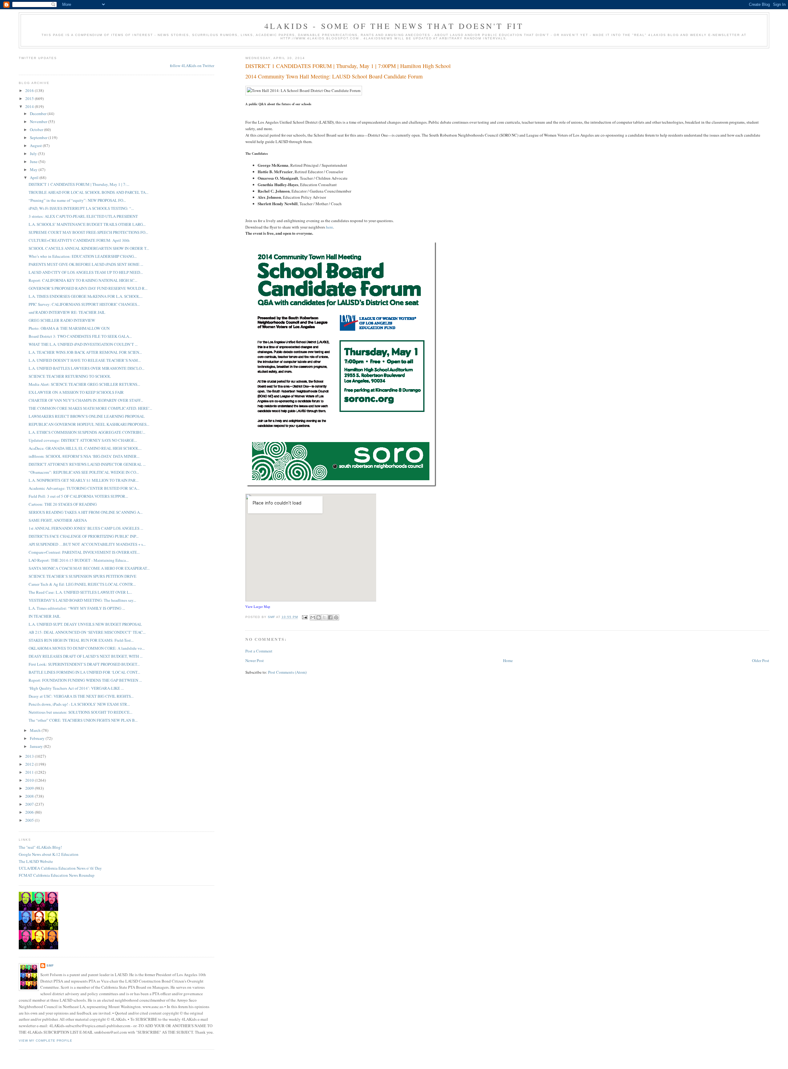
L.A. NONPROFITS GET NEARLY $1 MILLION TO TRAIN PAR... (84, 480)
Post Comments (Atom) (287, 672)
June (34, 161)
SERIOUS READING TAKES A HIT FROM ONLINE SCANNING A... (86, 512)
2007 (30, 804)
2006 (30, 812)
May (34, 169)
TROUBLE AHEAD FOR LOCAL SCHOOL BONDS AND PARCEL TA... (88, 192)
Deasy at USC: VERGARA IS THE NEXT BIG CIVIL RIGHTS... (81, 696)
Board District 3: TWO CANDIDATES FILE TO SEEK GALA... (80, 336)
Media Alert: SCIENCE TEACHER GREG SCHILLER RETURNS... (84, 384)
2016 (30, 90)
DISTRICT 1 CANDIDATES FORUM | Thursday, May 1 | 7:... (79, 184)
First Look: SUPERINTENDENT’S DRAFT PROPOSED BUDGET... (84, 664)
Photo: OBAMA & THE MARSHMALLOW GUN (69, 328)
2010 (30, 780)
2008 (30, 796)
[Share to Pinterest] (336, 617)
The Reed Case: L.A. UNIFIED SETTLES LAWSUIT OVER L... (80, 592)
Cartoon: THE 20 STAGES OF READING (63, 504)
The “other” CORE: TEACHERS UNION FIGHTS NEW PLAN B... (83, 720)
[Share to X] (324, 617)
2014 (30, 106)
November (39, 121)
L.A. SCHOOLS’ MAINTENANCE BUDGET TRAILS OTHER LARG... (87, 224)
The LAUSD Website (36, 861)
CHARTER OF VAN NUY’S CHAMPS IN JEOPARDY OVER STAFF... (86, 400)
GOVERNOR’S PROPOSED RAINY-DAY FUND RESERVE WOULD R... (88, 288)
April (34, 177)
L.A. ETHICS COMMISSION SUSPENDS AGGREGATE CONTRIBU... (87, 432)
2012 (30, 764)
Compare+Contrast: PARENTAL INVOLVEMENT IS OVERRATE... (84, 552)
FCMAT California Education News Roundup (56, 875)
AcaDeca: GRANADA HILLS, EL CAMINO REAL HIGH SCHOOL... (85, 448)
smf (50, 965)
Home (508, 660)
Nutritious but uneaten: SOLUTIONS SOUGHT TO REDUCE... (80, 712)
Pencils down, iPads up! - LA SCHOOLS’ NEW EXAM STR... (79, 704)
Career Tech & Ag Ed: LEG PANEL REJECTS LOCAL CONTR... (82, 584)
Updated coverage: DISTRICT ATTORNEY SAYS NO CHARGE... (83, 440)
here (329, 227)
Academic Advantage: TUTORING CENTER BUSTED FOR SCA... (84, 488)
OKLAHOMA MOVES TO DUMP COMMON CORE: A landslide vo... (87, 648)
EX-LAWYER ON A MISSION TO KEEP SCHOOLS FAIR (76, 392)
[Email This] (313, 617)
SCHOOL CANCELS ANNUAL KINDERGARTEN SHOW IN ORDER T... (89, 248)
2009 (30, 788)
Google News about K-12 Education (48, 854)
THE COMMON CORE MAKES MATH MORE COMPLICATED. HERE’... (90, 408)
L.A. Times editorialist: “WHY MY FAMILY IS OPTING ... (77, 608)
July (34, 153)
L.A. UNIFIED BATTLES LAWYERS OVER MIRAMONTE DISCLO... (86, 368)
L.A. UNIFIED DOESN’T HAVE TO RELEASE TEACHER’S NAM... (85, 360)
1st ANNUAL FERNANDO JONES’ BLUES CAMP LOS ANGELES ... (86, 528)
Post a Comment (258, 651)
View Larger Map (257, 606)
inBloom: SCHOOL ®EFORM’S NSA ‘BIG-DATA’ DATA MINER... (84, 456)
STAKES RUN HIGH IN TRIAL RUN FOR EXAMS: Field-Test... (81, 640)
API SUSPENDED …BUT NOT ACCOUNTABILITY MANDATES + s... (87, 544)
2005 (30, 820)
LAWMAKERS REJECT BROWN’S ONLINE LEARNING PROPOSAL (87, 416)
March (36, 730)
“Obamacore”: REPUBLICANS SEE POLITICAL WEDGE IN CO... (84, 472)
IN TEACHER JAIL (44, 616)
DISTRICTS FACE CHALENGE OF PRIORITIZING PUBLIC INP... (84, 536)
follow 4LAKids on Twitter (192, 65)
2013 (30, 756)
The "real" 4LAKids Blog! (40, 847)
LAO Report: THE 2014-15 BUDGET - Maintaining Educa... (79, 560)
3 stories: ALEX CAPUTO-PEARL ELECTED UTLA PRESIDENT (83, 216)
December (38, 113)
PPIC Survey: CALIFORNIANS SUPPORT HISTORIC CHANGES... (84, 304)
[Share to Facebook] (330, 617)
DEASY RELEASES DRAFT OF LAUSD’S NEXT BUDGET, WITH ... (86, 656)
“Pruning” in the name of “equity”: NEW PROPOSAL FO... (77, 200)
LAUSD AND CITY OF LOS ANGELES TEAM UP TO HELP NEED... (86, 272)
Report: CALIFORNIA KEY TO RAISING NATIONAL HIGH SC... (83, 280)
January (37, 746)
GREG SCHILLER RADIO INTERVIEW (62, 320)
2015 (30, 98)
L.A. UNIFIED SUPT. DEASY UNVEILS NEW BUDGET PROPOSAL (85, 624)
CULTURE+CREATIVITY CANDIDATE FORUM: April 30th (79, 240)
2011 (30, 772)
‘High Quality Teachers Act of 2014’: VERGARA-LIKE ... (76, 688)
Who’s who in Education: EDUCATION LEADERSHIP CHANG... (83, 256)
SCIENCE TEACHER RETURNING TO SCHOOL (70, 376)
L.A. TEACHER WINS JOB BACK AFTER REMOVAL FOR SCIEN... (85, 352)
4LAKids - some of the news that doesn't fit (394, 26)
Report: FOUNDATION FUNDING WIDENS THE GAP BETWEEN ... (85, 680)
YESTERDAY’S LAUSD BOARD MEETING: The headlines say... (82, 600)
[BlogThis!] (319, 617)
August (36, 145)
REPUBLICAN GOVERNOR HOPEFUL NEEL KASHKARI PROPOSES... (89, 424)
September (39, 137)
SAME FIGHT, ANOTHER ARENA (58, 520)
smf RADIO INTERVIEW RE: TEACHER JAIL (67, 312)
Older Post (760, 660)
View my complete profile (45, 1040)
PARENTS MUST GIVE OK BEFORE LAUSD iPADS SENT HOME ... (86, 264)
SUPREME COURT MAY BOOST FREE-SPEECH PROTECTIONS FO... (88, 232)
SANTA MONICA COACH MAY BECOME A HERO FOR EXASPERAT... (89, 568)
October (37, 129)
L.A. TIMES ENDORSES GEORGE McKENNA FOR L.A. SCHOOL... (86, 296)
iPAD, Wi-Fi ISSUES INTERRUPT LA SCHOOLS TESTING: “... (81, 208)
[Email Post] (304, 617)
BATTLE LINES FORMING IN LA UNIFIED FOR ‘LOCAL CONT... (84, 672)
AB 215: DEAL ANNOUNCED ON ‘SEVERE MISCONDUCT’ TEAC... (87, 632)
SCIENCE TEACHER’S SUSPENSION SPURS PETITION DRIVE (82, 576)
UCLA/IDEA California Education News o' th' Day (60, 868)
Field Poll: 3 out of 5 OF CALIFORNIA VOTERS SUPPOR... (78, 496)
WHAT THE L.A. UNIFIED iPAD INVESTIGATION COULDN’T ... (83, 344)
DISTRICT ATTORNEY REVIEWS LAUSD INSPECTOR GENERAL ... (87, 464)
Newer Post (254, 660)
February (38, 738)
